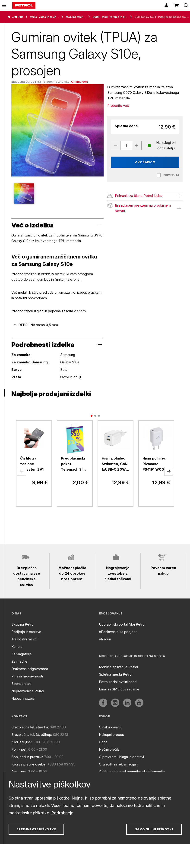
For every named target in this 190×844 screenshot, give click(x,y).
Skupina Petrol (22, 624)
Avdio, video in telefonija (44, 17)
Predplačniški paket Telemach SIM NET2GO (73, 464)
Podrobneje (62, 812)
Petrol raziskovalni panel (118, 682)
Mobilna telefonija (76, 17)
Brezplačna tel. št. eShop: (31, 734)
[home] (23, 5)
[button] (21, 471)
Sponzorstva (21, 683)
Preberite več (118, 105)
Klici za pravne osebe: (28, 764)
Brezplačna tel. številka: (30, 727)
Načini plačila (109, 749)
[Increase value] (137, 145)
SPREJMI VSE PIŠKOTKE (36, 829)
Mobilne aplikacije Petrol (118, 667)
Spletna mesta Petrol (115, 674)
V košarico (145, 162)
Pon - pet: (19, 749)
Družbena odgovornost (29, 669)
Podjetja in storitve (26, 632)
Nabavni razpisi (23, 698)
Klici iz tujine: (21, 742)
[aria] (15, 17)
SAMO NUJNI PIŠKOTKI (154, 829)
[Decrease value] (115, 145)
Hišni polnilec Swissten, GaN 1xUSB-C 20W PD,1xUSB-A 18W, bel (114, 464)
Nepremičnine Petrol (27, 691)
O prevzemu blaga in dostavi (121, 757)
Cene (103, 742)
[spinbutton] (126, 145)
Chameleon (79, 81)
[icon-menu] (4, 5)
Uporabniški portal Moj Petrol (122, 624)
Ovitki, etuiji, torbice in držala (110, 17)
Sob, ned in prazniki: (27, 757)
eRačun (105, 639)
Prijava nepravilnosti (27, 676)
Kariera (16, 646)
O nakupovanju (110, 727)
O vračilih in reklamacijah (118, 764)
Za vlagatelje (21, 654)
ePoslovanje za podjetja (118, 632)
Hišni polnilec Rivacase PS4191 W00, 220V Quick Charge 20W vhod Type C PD (154, 464)
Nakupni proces (111, 734)
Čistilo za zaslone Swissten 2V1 (32, 464)
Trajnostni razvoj (24, 639)
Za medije (19, 661)
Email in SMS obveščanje (119, 689)
